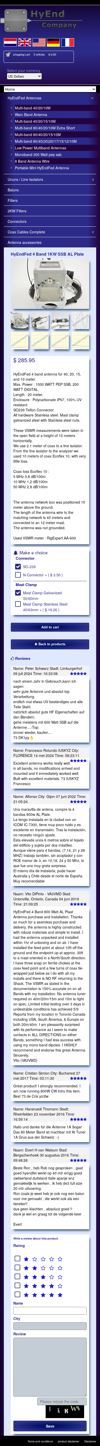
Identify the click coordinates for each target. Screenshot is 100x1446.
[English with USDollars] (39, 41)
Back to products (51, 644)
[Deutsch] (53, 41)
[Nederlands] (10, 41)
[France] (67, 41)
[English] (24, 41)
